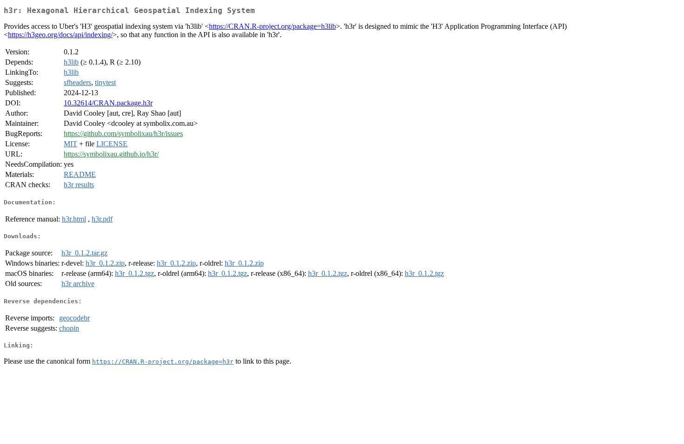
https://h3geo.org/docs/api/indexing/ (60, 35)
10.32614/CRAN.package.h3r (108, 103)
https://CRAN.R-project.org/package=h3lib (272, 26)
